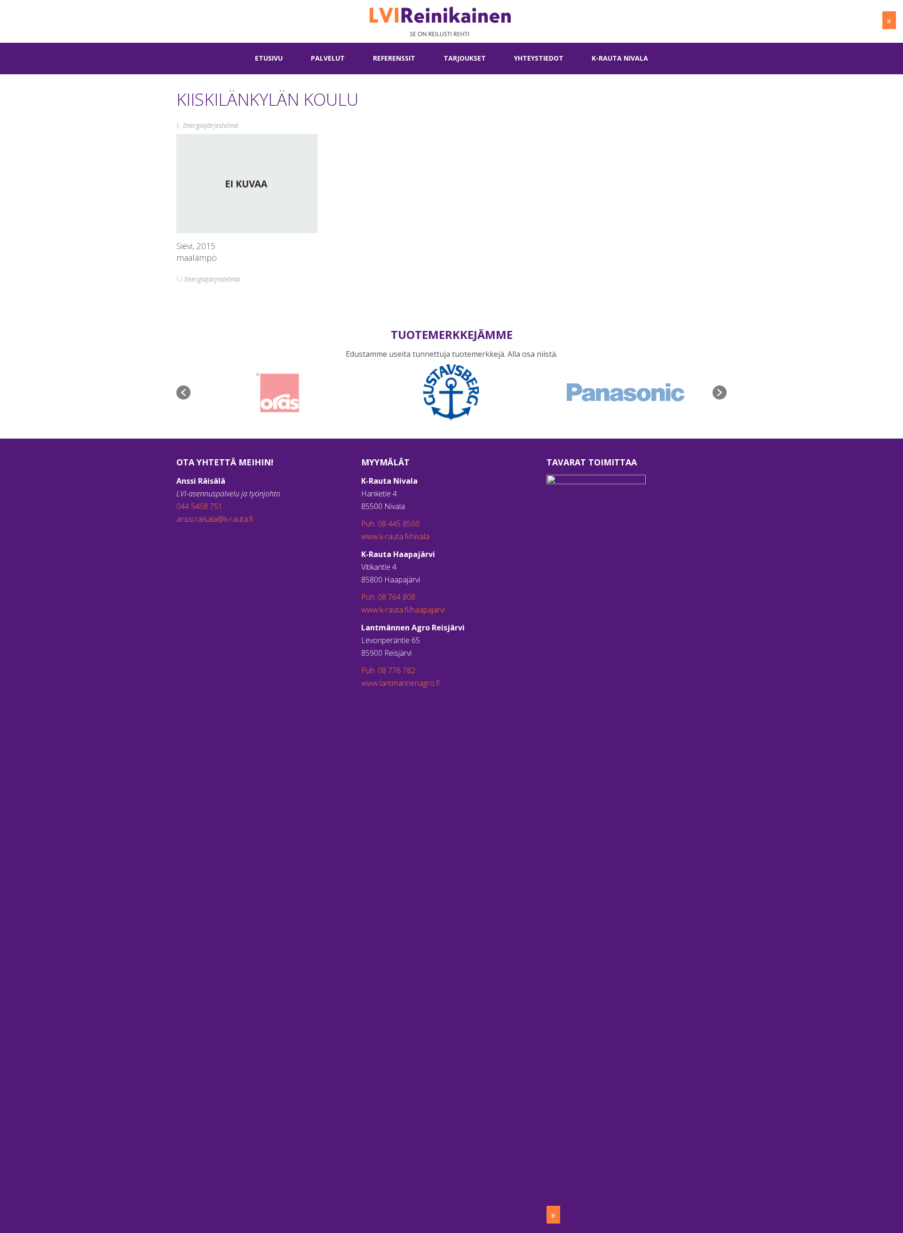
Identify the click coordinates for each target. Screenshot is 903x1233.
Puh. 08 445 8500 (390, 523)
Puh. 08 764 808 (388, 597)
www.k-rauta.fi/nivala (395, 536)
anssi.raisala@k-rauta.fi (214, 519)
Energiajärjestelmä (210, 125)
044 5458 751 (199, 506)
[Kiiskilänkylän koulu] (246, 183)
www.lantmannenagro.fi (400, 683)
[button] (183, 392)
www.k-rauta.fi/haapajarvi (403, 610)
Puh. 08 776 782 (388, 670)
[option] (277, 392)
